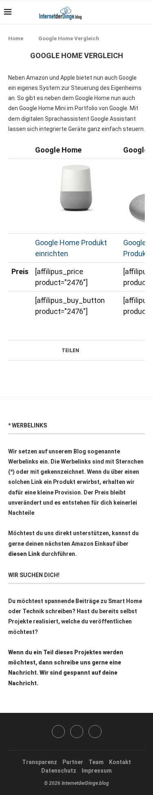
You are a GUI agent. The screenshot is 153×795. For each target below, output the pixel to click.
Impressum (97, 770)
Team (96, 762)
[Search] (145, 12)
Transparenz (39, 762)
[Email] (95, 731)
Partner (72, 762)
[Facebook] (124, 12)
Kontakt (120, 762)
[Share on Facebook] (82, 350)
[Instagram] (76, 731)
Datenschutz (58, 770)
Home (15, 38)
